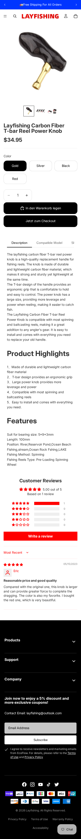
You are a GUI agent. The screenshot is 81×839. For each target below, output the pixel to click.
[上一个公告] (5, 5)
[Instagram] (32, 784)
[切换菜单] (73, 641)
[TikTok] (48, 784)
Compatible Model (49, 243)
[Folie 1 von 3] (29, 111)
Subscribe (41, 740)
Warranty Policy (62, 819)
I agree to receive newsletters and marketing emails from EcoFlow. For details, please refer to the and (43, 753)
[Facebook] (24, 784)
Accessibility (41, 828)
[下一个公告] (76, 5)
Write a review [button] (40, 536)
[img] (13, 564)
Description (19, 243)
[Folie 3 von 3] (52, 111)
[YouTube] (40, 784)
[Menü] (5, 16)
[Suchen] (15, 16)
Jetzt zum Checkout (41, 221)
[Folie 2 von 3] (40, 111)
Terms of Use (39, 819)
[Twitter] (56, 784)
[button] (21, 503)
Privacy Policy (34, 757)
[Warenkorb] (76, 16)
